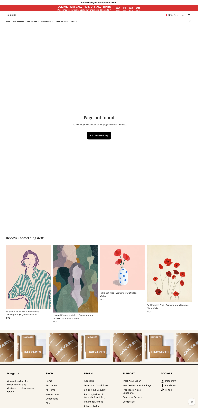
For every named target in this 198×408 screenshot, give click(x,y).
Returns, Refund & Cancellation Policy (94, 396)
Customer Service (132, 397)
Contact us (129, 401)
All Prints (50, 389)
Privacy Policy (91, 406)
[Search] (190, 21)
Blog (48, 403)
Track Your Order (132, 380)
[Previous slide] (10, 277)
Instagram (170, 380)
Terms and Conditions (96, 385)
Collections (52, 398)
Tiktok (168, 389)
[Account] (182, 15)
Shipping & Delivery (95, 389)
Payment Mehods (93, 401)
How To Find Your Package (137, 385)
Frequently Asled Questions (132, 391)
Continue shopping (99, 135)
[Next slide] (46, 277)
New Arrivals (52, 394)
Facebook (170, 385)
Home (49, 380)
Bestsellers (51, 385)
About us (89, 380)
